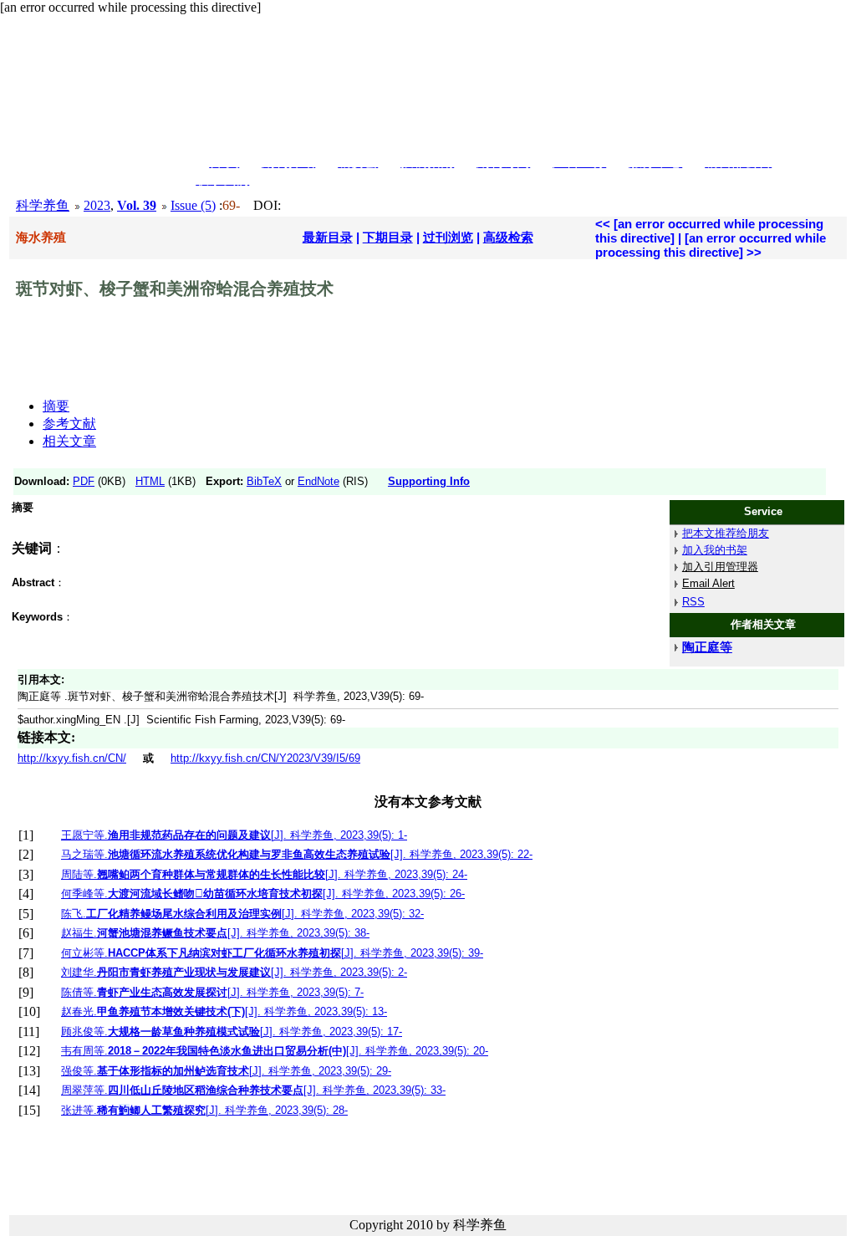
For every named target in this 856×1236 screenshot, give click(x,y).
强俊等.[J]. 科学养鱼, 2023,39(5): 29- (226, 1071)
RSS (693, 601)
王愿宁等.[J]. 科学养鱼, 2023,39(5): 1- (234, 835)
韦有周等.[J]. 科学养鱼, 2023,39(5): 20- (274, 1050)
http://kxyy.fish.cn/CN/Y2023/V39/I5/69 (265, 758)
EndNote (318, 481)
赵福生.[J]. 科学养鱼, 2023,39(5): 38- (215, 933)
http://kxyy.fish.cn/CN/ (72, 758)
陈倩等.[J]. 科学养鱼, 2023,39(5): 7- (212, 992)
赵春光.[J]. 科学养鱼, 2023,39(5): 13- (224, 1011)
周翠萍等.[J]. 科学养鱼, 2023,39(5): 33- (253, 1090)
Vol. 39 (136, 205)
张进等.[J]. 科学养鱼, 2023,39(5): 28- (204, 1110)
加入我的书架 (714, 550)
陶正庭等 (707, 647)
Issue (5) (193, 205)
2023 (97, 205)
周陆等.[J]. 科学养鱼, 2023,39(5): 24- (264, 874)
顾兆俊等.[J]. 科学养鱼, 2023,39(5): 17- (231, 1031)
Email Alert (708, 583)
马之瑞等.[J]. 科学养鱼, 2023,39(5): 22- (296, 854)
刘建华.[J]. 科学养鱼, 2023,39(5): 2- (234, 972)
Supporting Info (429, 481)
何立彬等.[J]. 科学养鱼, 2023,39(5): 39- (272, 953)
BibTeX (264, 481)
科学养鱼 (42, 205)
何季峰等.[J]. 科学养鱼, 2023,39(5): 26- (263, 893)
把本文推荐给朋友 (725, 533)
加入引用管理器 (720, 566)
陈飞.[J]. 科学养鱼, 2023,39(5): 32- (242, 913)
